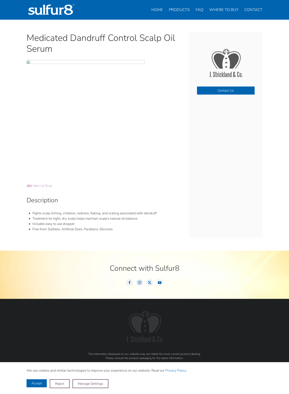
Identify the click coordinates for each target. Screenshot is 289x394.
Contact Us (226, 90)
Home (157, 9)
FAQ (199, 9)
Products (179, 9)
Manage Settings (90, 383)
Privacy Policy (175, 370)
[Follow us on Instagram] (139, 282)
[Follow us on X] (149, 282)
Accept (36, 383)
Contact (253, 9)
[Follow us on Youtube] (159, 282)
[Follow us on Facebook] (129, 282)
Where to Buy (223, 9)
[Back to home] (51, 10)
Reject (59, 383)
